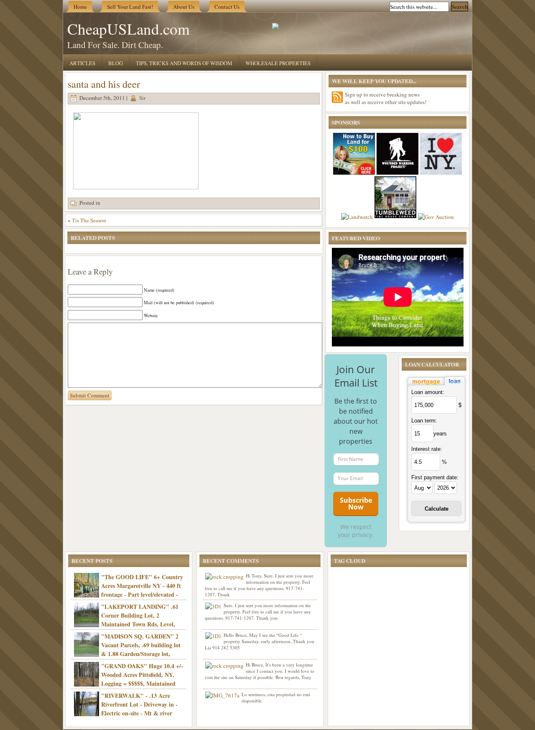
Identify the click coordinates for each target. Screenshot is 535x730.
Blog (115, 63)
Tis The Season (89, 220)
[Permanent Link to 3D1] (213, 606)
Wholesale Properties (278, 63)
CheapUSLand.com (128, 28)
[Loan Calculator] (436, 386)
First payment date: (435, 477)
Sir (142, 98)
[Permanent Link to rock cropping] (224, 576)
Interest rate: (426, 449)
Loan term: (424, 420)
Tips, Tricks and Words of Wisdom (184, 63)
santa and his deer (104, 84)
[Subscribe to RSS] (337, 97)
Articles (82, 63)
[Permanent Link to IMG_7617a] (222, 695)
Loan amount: (427, 392)
